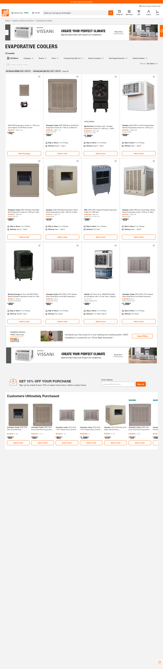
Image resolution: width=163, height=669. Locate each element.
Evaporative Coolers (44, 20)
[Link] (24, 116)
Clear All (65, 71)
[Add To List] (39, 77)
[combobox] (75, 12)
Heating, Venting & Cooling (23, 20)
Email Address (107, 380)
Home (7, 20)
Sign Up (140, 384)
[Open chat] (161, 31)
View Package (24, 153)
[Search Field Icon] (110, 12)
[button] (149, 63)
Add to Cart (62, 153)
